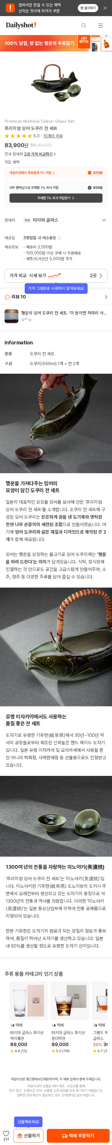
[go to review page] (106, 297)
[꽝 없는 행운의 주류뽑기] (56, 43)
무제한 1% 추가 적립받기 (53, 198)
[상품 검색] (84, 25)
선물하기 (32, 1135)
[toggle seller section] (104, 220)
